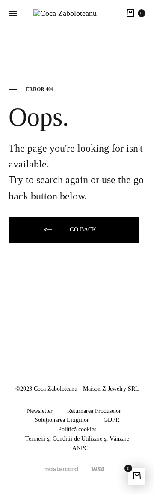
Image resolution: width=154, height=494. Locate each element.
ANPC (80, 448)
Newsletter (40, 411)
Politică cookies (77, 429)
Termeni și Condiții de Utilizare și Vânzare (77, 439)
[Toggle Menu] (13, 13)
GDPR (111, 420)
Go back (82, 229)
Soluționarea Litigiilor (62, 420)
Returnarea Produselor (94, 411)
